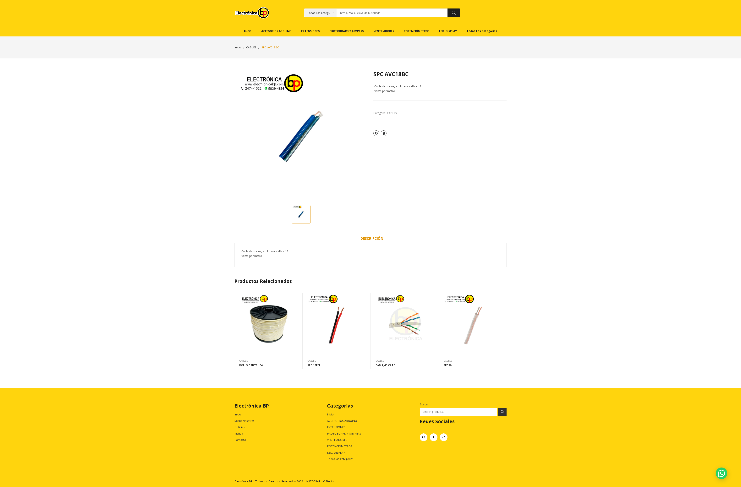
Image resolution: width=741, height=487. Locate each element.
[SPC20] (473, 324)
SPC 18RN (313, 365)
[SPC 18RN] (336, 324)
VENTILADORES (337, 440)
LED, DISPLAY (336, 452)
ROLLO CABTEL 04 (251, 365)
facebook (433, 437)
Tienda (238, 433)
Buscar (424, 404)
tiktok (443, 437)
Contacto (240, 440)
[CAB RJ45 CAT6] (405, 324)
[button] (721, 473)
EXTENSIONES (336, 427)
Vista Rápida (298, 296)
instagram (423, 437)
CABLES (392, 113)
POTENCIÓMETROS (339, 446)
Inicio (237, 414)
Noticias (239, 427)
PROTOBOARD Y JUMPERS (344, 433)
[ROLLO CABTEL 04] (268, 324)
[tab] (372, 239)
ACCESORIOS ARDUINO (342, 421)
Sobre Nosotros (244, 421)
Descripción (371, 238)
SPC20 (448, 365)
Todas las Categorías (340, 459)
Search (502, 412)
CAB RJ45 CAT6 (385, 365)
